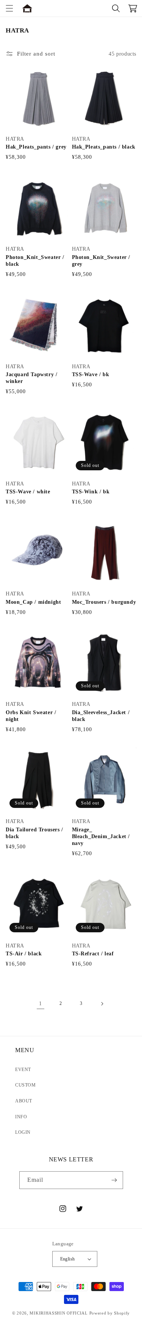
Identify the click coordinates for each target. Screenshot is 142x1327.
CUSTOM (25, 1085)
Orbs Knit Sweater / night (31, 716)
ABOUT (23, 1101)
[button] (9, 8)
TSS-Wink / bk (91, 492)
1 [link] (40, 1003)
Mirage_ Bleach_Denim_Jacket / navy (101, 836)
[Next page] (102, 1003)
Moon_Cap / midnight (33, 602)
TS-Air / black (24, 953)
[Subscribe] (114, 1180)
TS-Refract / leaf (93, 953)
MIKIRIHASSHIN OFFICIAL (58, 1313)
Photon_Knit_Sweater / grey (101, 260)
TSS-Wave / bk (90, 374)
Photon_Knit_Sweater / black (35, 260)
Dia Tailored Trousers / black (34, 833)
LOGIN (23, 1132)
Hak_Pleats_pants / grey (36, 147)
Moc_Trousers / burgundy (104, 602)
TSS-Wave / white (28, 492)
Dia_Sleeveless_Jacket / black (101, 716)
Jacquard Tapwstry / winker (31, 378)
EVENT (23, 1069)
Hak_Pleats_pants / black (104, 147)
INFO (21, 1116)
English (67, 1259)
